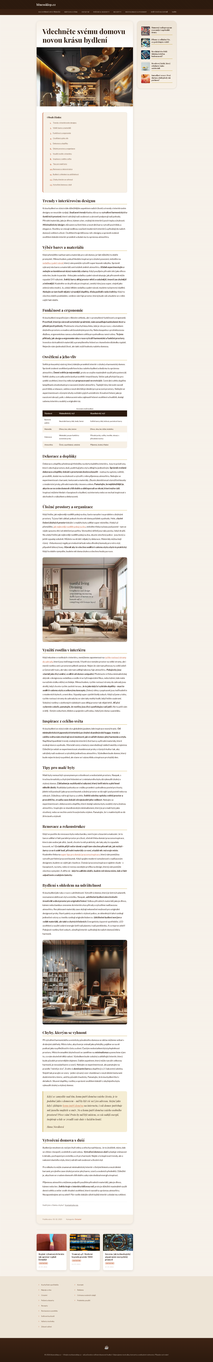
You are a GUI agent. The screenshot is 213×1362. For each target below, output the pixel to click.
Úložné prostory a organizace (64, 149)
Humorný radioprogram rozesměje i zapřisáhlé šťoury (161, 30)
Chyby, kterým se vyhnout (63, 179)
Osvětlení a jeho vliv (60, 138)
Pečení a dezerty (101, 12)
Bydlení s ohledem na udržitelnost (66, 174)
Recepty (117, 12)
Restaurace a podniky (136, 12)
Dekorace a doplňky (60, 143)
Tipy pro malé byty (60, 164)
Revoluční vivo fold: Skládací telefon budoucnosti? (159, 54)
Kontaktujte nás (71, 1205)
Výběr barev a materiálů (62, 128)
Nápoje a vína (71, 12)
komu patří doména (73, 1105)
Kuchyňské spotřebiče (49, 12)
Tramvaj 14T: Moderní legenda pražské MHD (82, 1255)
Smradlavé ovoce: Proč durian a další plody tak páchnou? (161, 77)
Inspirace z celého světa (62, 159)
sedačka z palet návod (53, 263)
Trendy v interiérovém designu (64, 123)
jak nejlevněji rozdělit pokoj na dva (69, 526)
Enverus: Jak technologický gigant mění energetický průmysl (118, 1257)
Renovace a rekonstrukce (62, 169)
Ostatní (85, 12)
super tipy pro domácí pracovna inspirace (80, 854)
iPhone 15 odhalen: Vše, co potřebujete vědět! (160, 40)
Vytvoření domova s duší (62, 185)
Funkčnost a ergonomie (62, 133)
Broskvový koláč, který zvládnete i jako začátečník (160, 65)
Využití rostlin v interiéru (62, 154)
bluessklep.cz (46, 5)
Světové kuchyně (159, 12)
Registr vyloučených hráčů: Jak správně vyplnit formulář (51, 1257)
